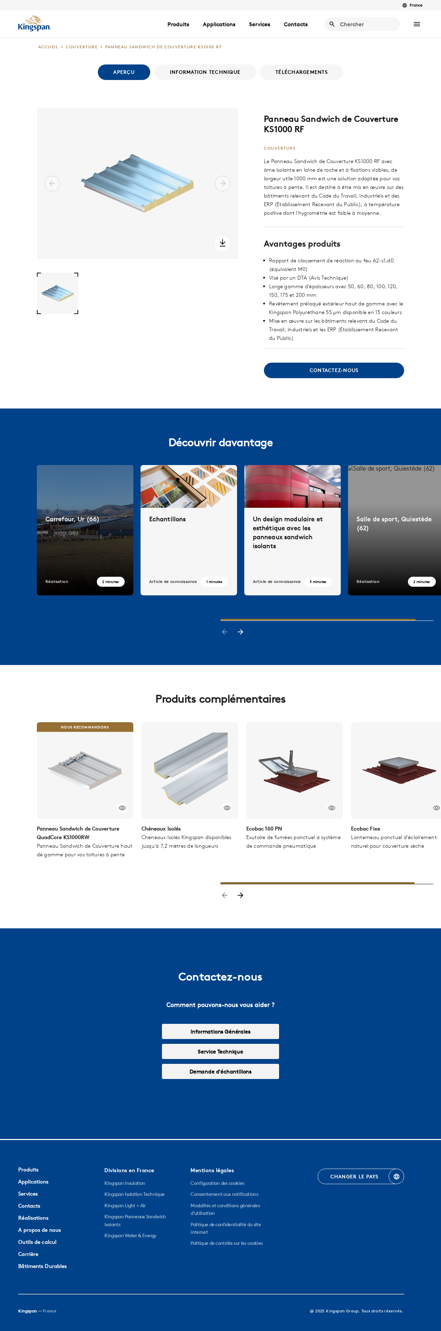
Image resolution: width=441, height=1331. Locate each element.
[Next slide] (240, 632)
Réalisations (33, 1217)
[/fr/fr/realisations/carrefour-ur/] (85, 530)
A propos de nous (39, 1230)
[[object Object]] (85, 770)
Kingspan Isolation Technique (134, 1194)
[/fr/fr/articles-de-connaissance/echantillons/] (189, 530)
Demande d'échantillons (220, 1071)
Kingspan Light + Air (124, 1205)
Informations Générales (220, 1031)
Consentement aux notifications (224, 1194)
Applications (219, 24)
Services (259, 24)
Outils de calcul (37, 1242)
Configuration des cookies (217, 1183)
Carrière (28, 1254)
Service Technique (220, 1051)
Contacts (296, 24)
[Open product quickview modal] (122, 808)
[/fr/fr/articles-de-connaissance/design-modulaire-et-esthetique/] (292, 530)
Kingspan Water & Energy (130, 1235)
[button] (417, 24)
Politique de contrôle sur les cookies (227, 1243)
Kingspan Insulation (124, 1183)
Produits (178, 24)
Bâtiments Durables (42, 1266)
